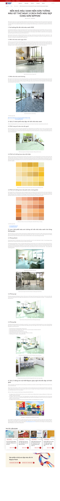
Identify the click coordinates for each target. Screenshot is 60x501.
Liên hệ (43, 3)
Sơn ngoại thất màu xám (13, 225)
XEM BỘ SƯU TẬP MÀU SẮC (27, 462)
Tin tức (11, 6)
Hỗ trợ (32, 3)
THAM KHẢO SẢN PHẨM (14, 462)
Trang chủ (7, 6)
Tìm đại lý (38, 3)
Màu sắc (20, 3)
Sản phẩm (26, 3)
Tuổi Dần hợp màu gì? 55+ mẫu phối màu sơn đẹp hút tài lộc (23, 443)
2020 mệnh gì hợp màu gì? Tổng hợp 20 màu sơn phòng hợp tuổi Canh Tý (36, 443)
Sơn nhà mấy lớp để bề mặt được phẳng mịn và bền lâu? (11, 443)
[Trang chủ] (9, 3)
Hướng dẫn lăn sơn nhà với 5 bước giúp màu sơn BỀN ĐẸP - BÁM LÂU (48, 443)
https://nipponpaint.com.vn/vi (30, 421)
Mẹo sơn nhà (16, 6)
